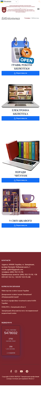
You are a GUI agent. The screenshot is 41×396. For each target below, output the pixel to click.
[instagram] (16, 371)
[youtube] (21, 371)
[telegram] (27, 371)
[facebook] (11, 371)
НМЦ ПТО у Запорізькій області (14, 307)
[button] (39, 2)
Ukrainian (7, 1)
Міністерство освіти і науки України (15, 291)
